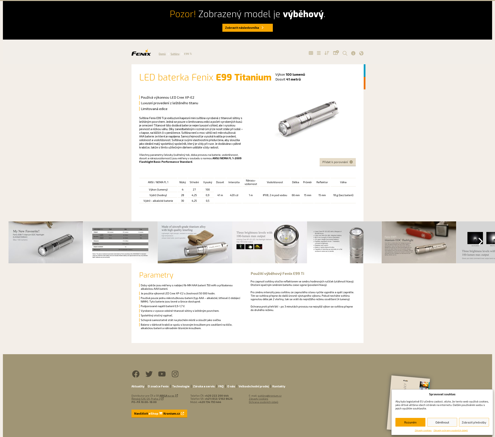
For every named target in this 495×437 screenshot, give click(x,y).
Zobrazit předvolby (474, 422)
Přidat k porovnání (335, 162)
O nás (231, 386)
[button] (344, 53)
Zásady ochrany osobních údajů (451, 430)
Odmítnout (442, 422)
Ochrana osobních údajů (263, 402)
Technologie (180, 386)
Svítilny (175, 53)
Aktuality (137, 386)
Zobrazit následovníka (242, 27)
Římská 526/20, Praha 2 (145, 398)
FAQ (221, 386)
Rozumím (410, 422)
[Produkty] (311, 53)
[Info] (353, 53)
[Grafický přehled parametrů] (326, 53)
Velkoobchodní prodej (254, 386)
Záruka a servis (204, 386)
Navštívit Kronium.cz (157, 413)
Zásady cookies (423, 430)
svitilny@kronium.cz (270, 395)
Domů (162, 53)
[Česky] (361, 53)
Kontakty (278, 386)
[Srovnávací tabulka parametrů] (319, 53)
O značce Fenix (158, 386)
